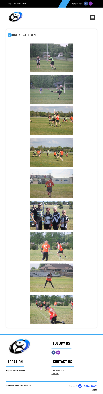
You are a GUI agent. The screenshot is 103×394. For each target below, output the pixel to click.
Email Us (55, 374)
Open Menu (92, 17)
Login (94, 389)
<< (9, 35)
